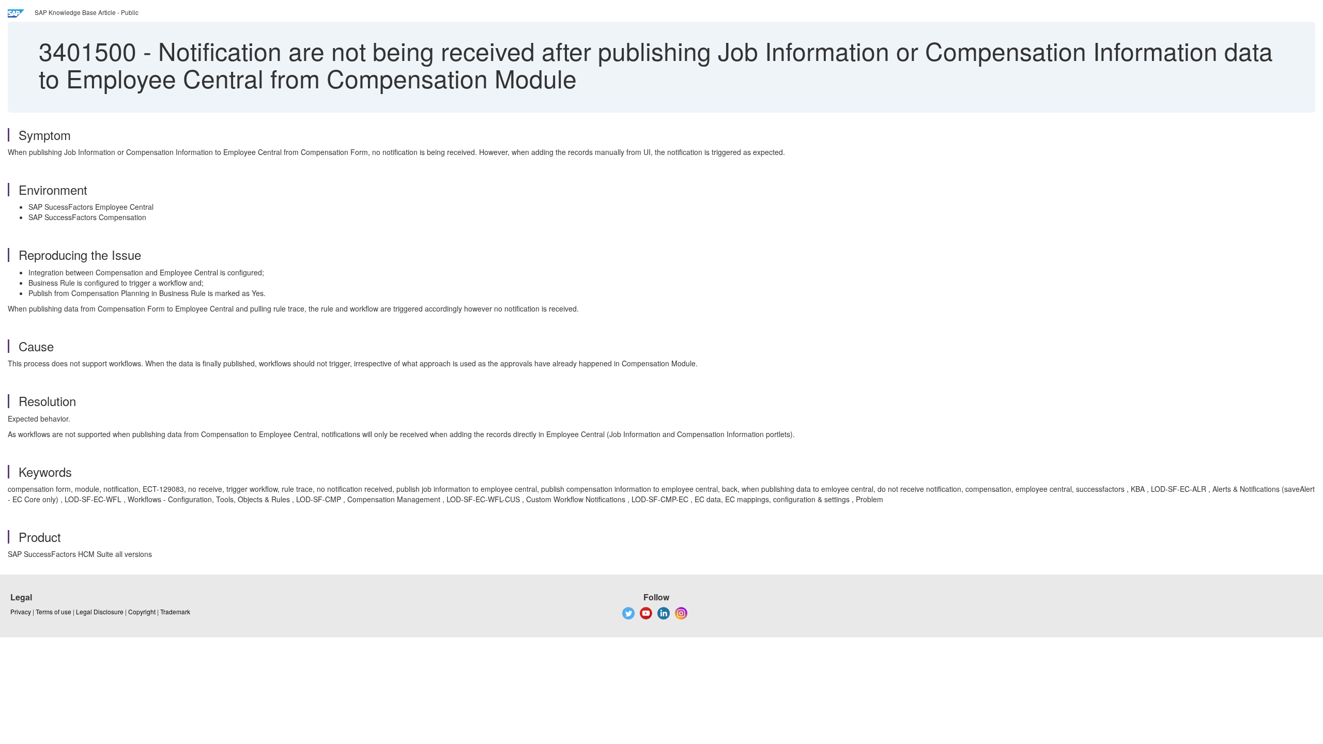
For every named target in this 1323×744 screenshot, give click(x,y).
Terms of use (53, 611)
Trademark (175, 611)
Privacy (20, 611)
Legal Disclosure (100, 611)
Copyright (142, 611)
